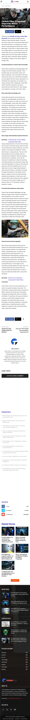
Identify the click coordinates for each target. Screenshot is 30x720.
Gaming (3, 535)
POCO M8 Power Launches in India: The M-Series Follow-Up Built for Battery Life (7, 557)
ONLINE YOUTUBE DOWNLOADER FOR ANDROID (7, 330)
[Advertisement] (15, 396)
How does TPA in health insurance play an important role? (22, 330)
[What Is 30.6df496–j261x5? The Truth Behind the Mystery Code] (22, 531)
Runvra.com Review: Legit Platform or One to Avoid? (15, 456)
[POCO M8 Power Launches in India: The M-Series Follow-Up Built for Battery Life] (8, 548)
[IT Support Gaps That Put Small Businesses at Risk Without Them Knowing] (8, 565)
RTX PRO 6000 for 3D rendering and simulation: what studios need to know (7, 540)
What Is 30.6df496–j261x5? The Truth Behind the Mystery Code (21, 540)
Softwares (18, 535)
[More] (23, 31)
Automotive (7, 5)
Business (4, 569)
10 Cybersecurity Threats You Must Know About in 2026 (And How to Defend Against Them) (19, 640)
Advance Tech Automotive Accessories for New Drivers (15, 279)
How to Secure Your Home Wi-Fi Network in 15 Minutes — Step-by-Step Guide (19, 623)
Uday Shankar (15, 348)
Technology (18, 552)
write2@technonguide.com (14, 698)
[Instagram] (7, 709)
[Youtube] (15, 709)
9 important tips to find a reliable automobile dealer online (16, 140)
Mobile (3, 552)
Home (3, 5)
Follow (26, 510)
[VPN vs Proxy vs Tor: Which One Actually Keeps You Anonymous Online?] (6, 632)
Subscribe (25, 514)
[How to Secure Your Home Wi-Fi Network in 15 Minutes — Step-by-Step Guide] (6, 624)
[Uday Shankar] (15, 342)
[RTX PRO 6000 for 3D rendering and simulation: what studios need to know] (8, 531)
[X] (11, 709)
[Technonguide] (15, 1)
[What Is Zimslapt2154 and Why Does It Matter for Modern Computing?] (22, 548)
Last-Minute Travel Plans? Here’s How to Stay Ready (14, 465)
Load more (14, 580)
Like (27, 506)
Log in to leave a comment (15, 375)
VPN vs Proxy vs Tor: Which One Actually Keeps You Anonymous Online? (19, 631)
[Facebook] (3, 709)
